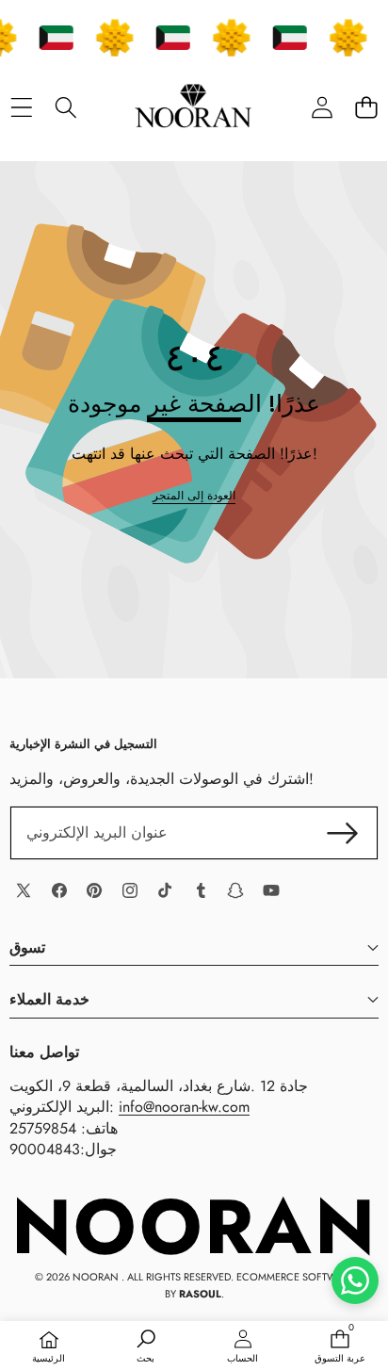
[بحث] (65, 107)
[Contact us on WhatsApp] (355, 1280)
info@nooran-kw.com (184, 1106)
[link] (194, 496)
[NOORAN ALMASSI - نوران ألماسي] (193, 107)
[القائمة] (21, 107)
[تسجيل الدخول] (321, 107)
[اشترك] (342, 833)
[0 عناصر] (366, 107)
